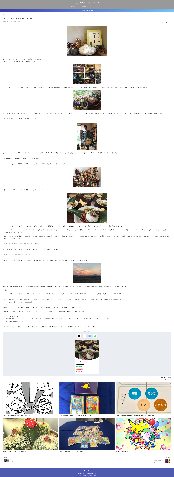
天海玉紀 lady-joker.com (89, 3)
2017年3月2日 (22, 321)
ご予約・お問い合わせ (87, 10)
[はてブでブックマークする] (89, 336)
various (169, 377)
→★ (35, 118)
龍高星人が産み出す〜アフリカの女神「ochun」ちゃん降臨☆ (22, 243)
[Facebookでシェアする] (84, 336)
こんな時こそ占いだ (91, 473)
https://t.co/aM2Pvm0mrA (106, 318)
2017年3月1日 (28, 302)
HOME (88, 470)
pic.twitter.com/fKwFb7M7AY (114, 299)
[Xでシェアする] (79, 336)
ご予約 (84, 473)
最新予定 (73, 7)
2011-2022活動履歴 (81, 7)
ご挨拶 (101, 7)
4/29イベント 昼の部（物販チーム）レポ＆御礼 (18, 254)
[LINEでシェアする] (95, 336)
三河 (170, 379)
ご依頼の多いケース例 (93, 7)
